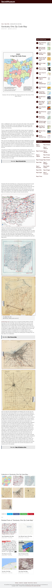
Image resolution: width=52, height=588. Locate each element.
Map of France (46, 157)
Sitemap (16, 582)
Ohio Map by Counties (6, 554)
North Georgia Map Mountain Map (42, 49)
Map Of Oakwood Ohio (23, 554)
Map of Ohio (4, 28)
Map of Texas (39, 176)
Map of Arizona (46, 144)
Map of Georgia (39, 159)
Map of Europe (46, 154)
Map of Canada (39, 151)
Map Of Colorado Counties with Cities (42, 59)
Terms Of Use (30, 582)
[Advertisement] (26, 13)
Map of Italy (38, 162)
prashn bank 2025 (37, 585)
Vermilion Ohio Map (6, 571)
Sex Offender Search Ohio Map (25, 536)
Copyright (25, 582)
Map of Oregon (46, 170)
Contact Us (21, 582)
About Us (35, 582)
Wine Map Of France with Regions (42, 103)
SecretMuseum (8, 1)
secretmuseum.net (5, 321)
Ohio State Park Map (23, 571)
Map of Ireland (46, 159)
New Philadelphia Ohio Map (8, 536)
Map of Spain (39, 172)
